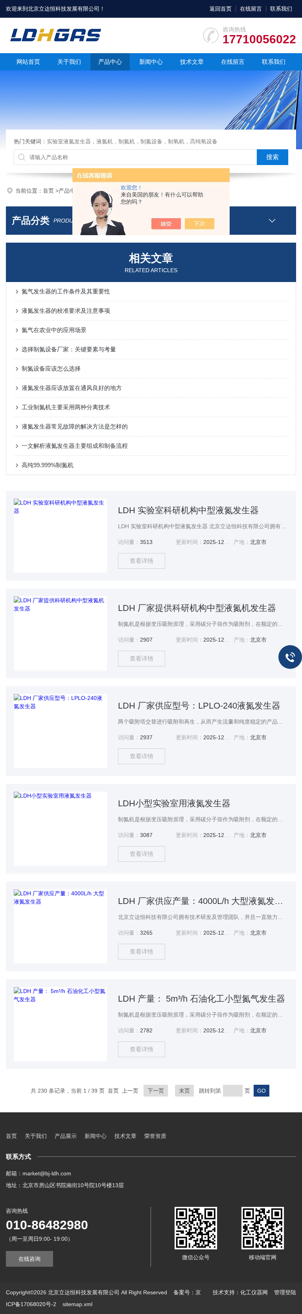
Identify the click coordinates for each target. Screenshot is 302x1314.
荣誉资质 (155, 1136)
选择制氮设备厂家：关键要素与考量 (69, 349)
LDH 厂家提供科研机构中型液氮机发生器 (197, 608)
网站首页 (28, 61)
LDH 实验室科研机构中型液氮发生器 (188, 510)
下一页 (155, 1091)
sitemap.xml (77, 1304)
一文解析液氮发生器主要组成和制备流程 (75, 445)
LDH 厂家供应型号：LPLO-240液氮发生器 (199, 706)
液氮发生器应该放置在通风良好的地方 (72, 387)
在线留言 (251, 9)
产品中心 (110, 61)
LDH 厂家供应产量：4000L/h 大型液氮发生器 (203, 901)
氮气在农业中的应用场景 (54, 330)
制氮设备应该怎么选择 (51, 368)
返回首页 (221, 9)
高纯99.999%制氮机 (48, 465)
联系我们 (281, 9)
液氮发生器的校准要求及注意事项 (66, 310)
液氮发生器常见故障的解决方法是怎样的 (75, 426)
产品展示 (66, 1136)
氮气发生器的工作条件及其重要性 (66, 291)
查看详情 (141, 560)
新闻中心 (151, 61)
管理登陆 (285, 1292)
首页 (49, 190)
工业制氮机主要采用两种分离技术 (66, 407)
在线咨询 (29, 1259)
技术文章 (192, 61)
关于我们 (69, 61)
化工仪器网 (254, 1292)
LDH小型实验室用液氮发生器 (174, 803)
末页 (184, 1091)
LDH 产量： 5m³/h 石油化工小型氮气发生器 (201, 999)
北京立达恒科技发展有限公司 (63, 9)
